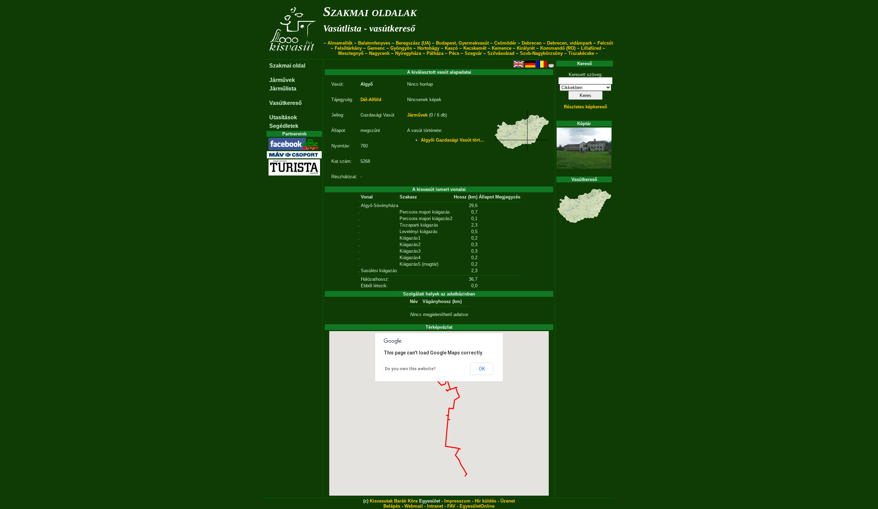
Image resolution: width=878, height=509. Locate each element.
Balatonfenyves (374, 43)
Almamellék (340, 43)
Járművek (282, 80)
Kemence (501, 48)
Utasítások (283, 117)
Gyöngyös (401, 48)
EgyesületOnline (477, 506)
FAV (451, 506)
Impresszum (457, 501)
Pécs (454, 53)
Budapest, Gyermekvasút (462, 43)
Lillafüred (591, 48)
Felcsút (605, 43)
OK (482, 369)
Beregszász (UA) (413, 43)
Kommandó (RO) (558, 48)
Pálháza (435, 53)
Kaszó (451, 48)
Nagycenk (379, 53)
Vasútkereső (285, 103)
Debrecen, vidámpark (569, 43)
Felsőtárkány (348, 48)
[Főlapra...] (293, 55)
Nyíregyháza (408, 53)
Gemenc (376, 48)
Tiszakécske (581, 53)
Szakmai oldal (287, 66)
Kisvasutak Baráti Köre (394, 501)
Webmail (413, 506)
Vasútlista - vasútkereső (369, 28)
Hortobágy (428, 48)
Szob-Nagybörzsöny (541, 53)
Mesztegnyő (351, 53)
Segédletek (283, 126)
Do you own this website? (410, 368)
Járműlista (282, 89)
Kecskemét (474, 48)
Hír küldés (485, 501)
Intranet (435, 506)
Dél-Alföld (370, 99)
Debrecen (532, 43)
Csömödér (505, 43)
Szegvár (473, 53)
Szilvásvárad (500, 53)
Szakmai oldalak (370, 11)
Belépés (391, 506)
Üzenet (507, 501)
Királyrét (526, 48)
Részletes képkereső (585, 106)
